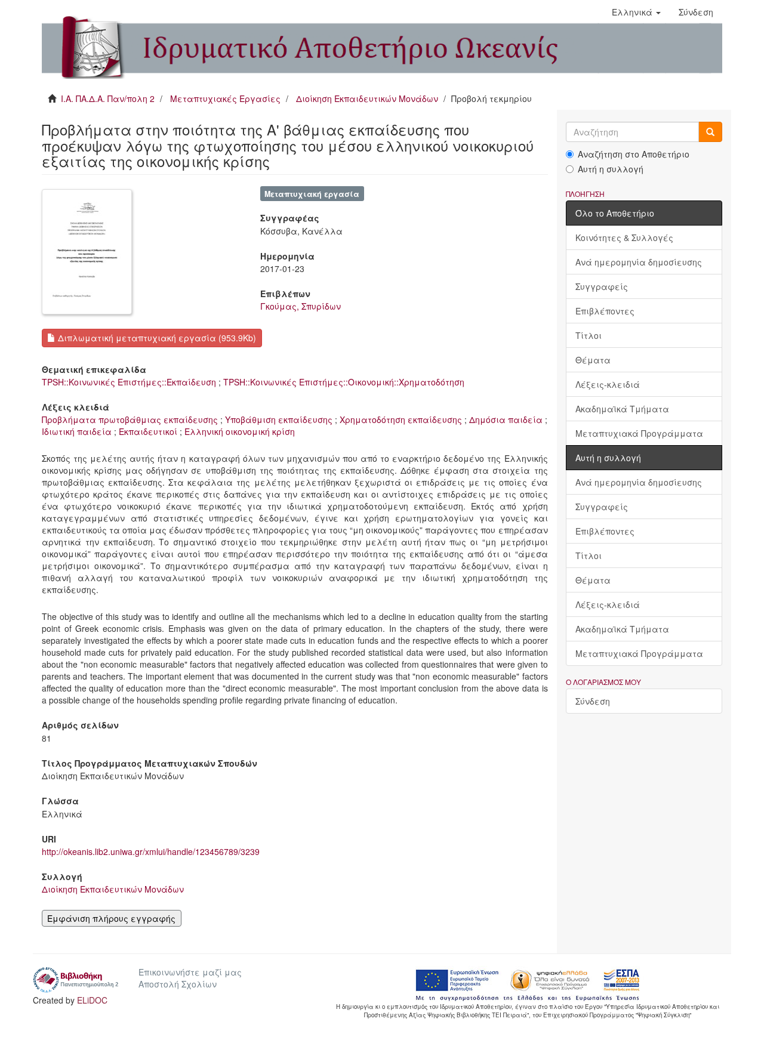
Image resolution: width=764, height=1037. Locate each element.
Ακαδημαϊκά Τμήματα (622, 409)
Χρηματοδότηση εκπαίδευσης (401, 419)
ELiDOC (92, 1000)
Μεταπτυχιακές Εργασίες (225, 98)
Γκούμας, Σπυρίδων (300, 306)
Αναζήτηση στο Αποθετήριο (633, 154)
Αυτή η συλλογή (610, 169)
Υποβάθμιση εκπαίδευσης (278, 419)
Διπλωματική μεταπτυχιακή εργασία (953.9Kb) (156, 338)
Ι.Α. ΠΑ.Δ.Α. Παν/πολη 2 (108, 98)
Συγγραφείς (601, 286)
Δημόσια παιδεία (506, 419)
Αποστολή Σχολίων (177, 984)
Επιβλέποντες (604, 311)
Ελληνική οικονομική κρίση (239, 431)
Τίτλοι (588, 335)
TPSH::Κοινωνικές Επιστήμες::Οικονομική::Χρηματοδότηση (343, 382)
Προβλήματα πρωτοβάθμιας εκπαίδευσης (130, 419)
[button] (636, 12)
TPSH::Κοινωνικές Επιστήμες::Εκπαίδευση (129, 382)
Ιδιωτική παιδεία (77, 431)
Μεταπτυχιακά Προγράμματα (639, 433)
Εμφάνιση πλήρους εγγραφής (111, 918)
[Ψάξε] (710, 132)
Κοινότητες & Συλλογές (624, 237)
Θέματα (593, 360)
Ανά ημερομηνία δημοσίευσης (638, 262)
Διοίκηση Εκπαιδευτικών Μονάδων (367, 98)
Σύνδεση (592, 701)
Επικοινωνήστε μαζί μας (190, 972)
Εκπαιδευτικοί (148, 431)
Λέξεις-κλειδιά (607, 384)
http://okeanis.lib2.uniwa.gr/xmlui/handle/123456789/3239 (151, 851)
